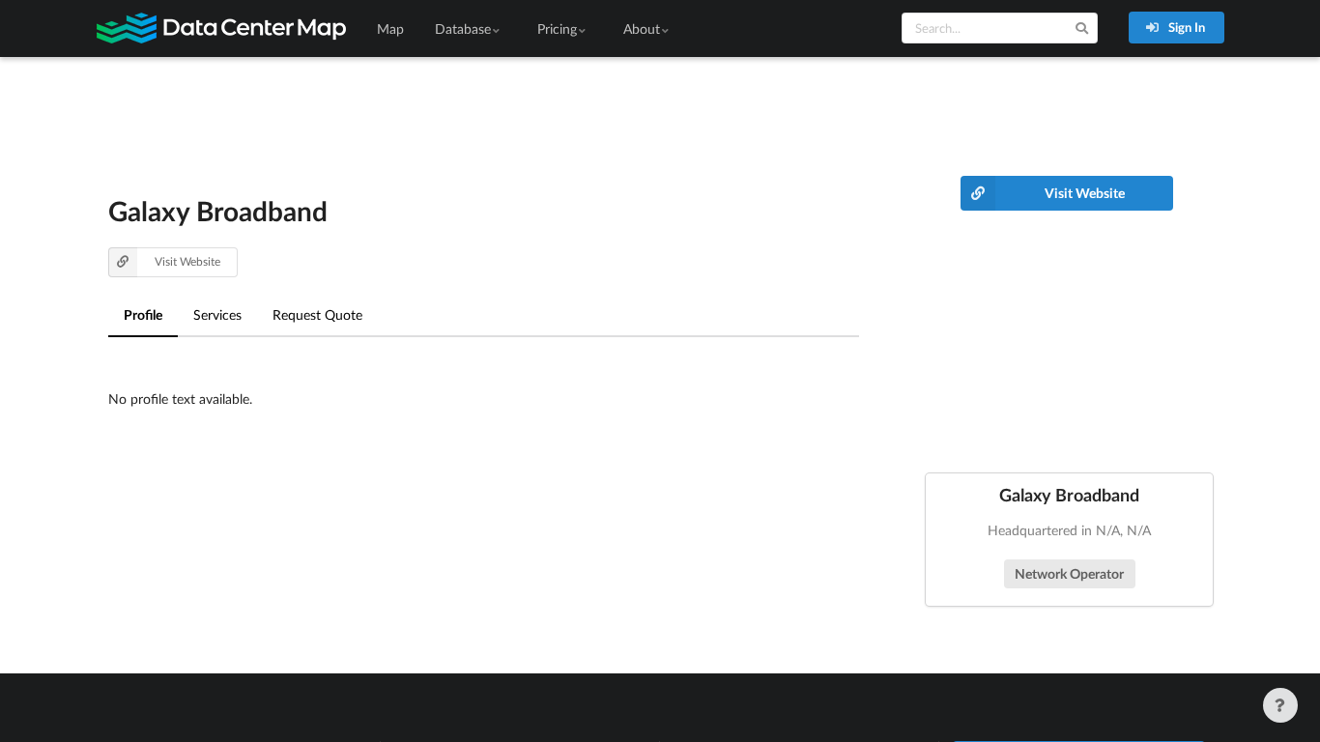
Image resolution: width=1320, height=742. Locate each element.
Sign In (1185, 27)
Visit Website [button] (187, 261)
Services (217, 314)
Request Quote (317, 314)
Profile (143, 314)
